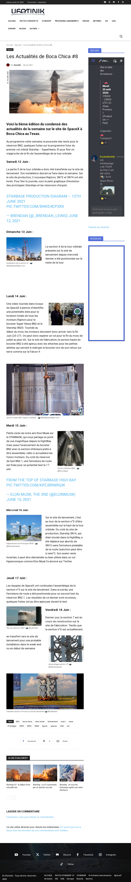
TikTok (70, 864)
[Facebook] (118, 2)
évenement (53, 721)
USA (62, 726)
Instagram (111, 854)
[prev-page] (8, 798)
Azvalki (17, 65)
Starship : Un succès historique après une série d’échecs (71, 787)
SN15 (21, 726)
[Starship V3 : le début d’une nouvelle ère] (18, 773)
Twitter (46, 854)
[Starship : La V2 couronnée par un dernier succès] (45, 773)
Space (44, 726)
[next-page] (13, 798)
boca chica (27, 721)
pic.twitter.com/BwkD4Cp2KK (35, 206)
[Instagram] (123, 2)
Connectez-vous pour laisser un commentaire (30, 817)
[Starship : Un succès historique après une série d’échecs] (72, 773)
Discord (67, 854)
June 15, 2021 (18, 499)
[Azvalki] (8, 65)
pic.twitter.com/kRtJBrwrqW (35, 485)
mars (63, 721)
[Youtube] (105, 2)
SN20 (37, 726)
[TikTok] (62, 864)
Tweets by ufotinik (98, 227)
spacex (54, 726)
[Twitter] (109, 2)
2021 (17, 721)
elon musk (39, 721)
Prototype (12, 726)
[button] (121, 36)
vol (68, 726)
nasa (71, 721)
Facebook (88, 854)
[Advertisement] (87, 11)
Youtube (26, 854)
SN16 (29, 726)
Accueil (9, 45)
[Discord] (114, 2)
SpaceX (18, 45)
